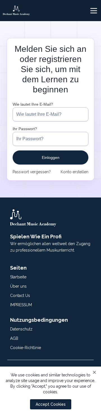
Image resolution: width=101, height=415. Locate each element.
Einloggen (50, 157)
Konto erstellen (74, 172)
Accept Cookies (51, 404)
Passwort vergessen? (32, 172)
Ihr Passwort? (25, 129)
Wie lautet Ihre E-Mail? (33, 104)
